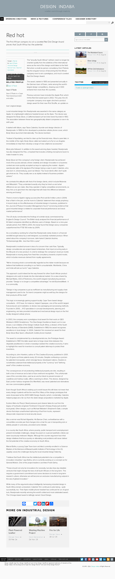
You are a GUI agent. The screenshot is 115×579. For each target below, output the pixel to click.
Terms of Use (63, 559)
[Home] (57, 7)
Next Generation (36, 537)
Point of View (11, 68)
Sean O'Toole (13, 63)
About (10, 559)
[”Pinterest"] (102, 34)
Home (2, 19)
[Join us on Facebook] (91, 34)
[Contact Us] (112, 559)
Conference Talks (62, 19)
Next (59, 49)
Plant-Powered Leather (15, 531)
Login (46, 559)
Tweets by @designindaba (84, 87)
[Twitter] (35, 503)
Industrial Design (12, 65)
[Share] (51, 503)
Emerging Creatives (16, 19)
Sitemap (53, 559)
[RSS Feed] (108, 559)
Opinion (19, 68)
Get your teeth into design (13, 77)
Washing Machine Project (37, 531)
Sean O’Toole (11, 89)
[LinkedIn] (43, 503)
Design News (14, 537)
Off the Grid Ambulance (95, 69)
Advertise (27, 559)
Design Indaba (95, 566)
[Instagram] (93, 559)
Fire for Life (54, 530)
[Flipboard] (47, 503)
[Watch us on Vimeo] (100, 559)
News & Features (39, 19)
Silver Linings (91, 61)
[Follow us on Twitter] (80, 34)
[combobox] (98, 22)
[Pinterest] (39, 503)
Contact (18, 559)
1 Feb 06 (14, 61)
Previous (15, 49)
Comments (11, 70)
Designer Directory (86, 19)
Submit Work (37, 559)
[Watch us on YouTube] (97, 559)
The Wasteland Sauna (95, 52)
